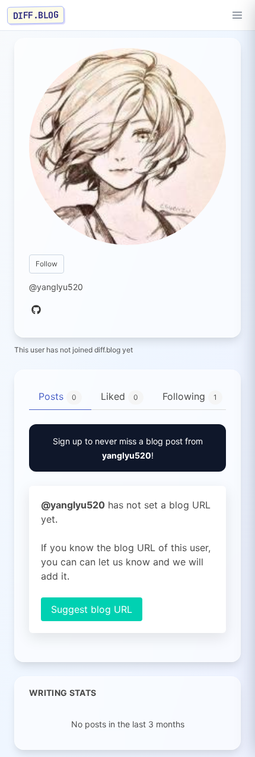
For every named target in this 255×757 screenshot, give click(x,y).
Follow (47, 263)
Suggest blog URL (91, 609)
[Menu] (237, 15)
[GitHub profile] (36, 310)
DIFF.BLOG (36, 14)
